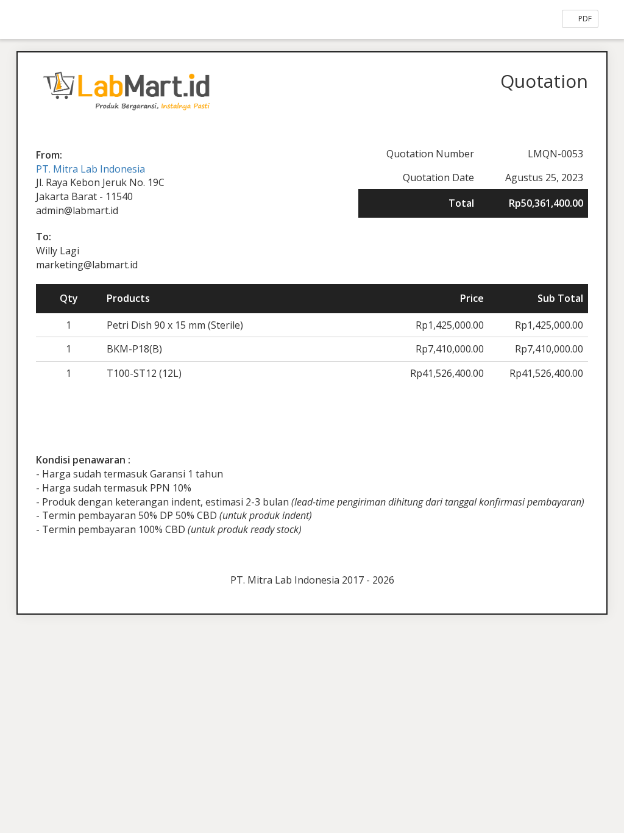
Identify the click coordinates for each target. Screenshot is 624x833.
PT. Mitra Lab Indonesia (90, 169)
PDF (584, 18)
